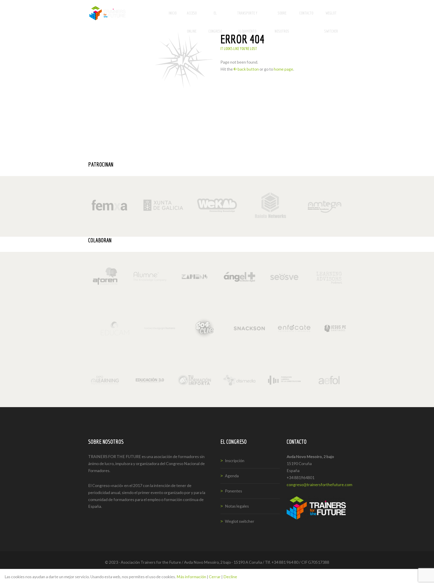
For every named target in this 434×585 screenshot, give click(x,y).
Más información (191, 576)
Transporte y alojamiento (247, 16)
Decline (230, 576)
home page (283, 69)
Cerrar (215, 576)
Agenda (232, 475)
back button (248, 69)
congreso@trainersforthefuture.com (319, 484)
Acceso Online (192, 16)
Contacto (306, 13)
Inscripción (234, 460)
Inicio (173, 13)
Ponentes (233, 491)
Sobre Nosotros (282, 16)
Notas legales (237, 506)
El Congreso (215, 16)
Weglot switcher (331, 16)
